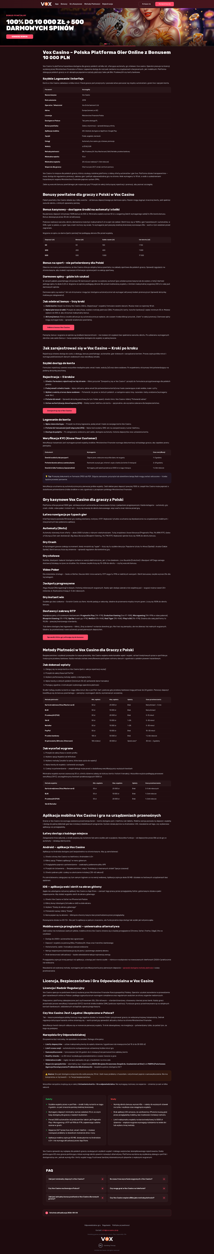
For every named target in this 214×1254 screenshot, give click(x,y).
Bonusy (64, 4)
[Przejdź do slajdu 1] (104, 43)
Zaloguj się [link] (146, 4)
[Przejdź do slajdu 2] (107, 43)
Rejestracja (107, 4)
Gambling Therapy (110, 1245)
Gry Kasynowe (76, 4)
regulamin (158, 267)
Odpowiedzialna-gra (92, 1225)
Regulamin (106, 1225)
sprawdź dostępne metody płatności (138, 968)
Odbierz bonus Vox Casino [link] (58, 327)
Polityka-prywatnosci (121, 1225)
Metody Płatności (92, 4)
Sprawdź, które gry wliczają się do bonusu (65, 637)
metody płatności (94, 72)
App (57, 4)
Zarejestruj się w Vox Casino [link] (59, 411)
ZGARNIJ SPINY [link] (19, 37)
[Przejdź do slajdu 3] (109, 43)
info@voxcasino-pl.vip (110, 1230)
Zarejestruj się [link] (165, 4)
